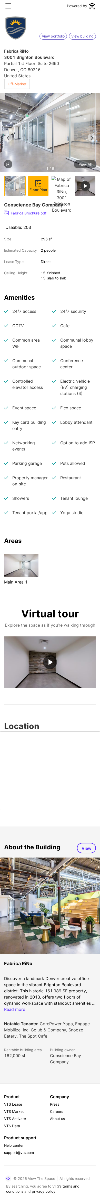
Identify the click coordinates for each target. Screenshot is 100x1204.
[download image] (8, 164)
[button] (50, 133)
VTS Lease (13, 1104)
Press (54, 1104)
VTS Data (12, 1126)
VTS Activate (15, 1118)
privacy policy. (44, 1191)
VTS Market (14, 1111)
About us (57, 1118)
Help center (14, 1145)
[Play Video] (50, 662)
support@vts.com (19, 1152)
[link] (48, 213)
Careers (56, 1111)
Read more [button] (14, 1009)
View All (85, 164)
